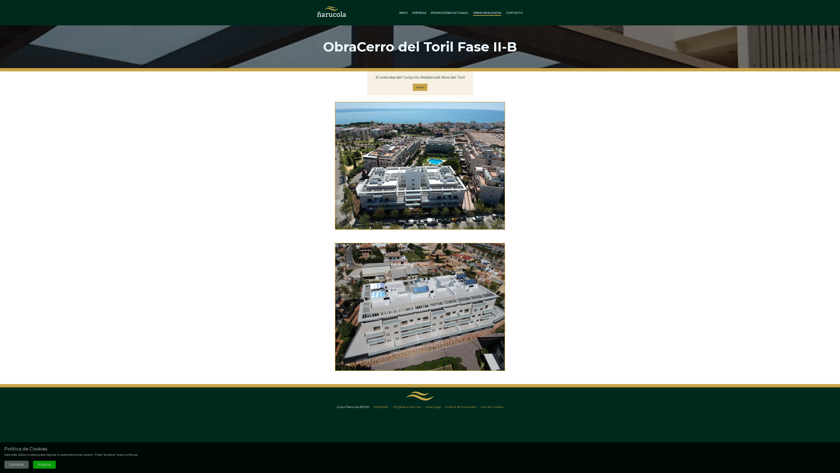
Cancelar (16, 464)
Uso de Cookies (492, 407)
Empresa (419, 12)
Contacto (514, 12)
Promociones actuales (449, 12)
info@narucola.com (407, 407)
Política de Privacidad (460, 407)
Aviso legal (433, 407)
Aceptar (44, 464)
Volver (420, 87)
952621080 (381, 407)
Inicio (403, 12)
